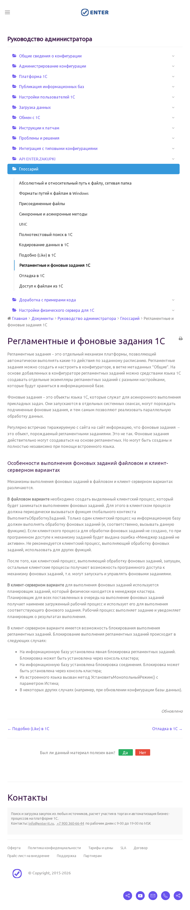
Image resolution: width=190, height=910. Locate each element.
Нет (142, 752)
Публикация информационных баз (51, 86)
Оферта (14, 847)
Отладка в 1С (32, 275)
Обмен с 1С (29, 117)
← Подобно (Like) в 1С (28, 728)
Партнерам (93, 855)
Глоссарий (28, 168)
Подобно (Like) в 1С (37, 254)
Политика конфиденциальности (54, 847)
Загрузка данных (35, 107)
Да (125, 752)
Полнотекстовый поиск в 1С (45, 234)
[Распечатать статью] (181, 338)
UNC (23, 223)
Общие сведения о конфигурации (50, 55)
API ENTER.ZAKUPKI (37, 158)
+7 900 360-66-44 (70, 823)
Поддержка (66, 855)
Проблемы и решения (39, 137)
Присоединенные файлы (42, 203)
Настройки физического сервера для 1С (56, 310)
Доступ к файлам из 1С (41, 285)
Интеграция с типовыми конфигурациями (58, 148)
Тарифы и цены (100, 847)
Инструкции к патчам (39, 127)
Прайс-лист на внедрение (28, 855)
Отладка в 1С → (167, 728)
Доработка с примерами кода (47, 299)
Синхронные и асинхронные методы (53, 213)
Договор (141, 847)
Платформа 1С (33, 76)
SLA (123, 847)
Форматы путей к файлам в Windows (54, 193)
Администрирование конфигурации (52, 65)
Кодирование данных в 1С (44, 244)
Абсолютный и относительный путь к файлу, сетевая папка (75, 182)
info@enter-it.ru (41, 823)
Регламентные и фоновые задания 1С (55, 265)
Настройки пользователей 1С (47, 96)
